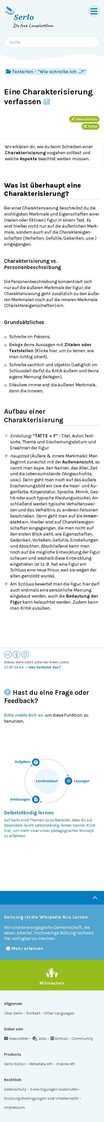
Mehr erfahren (27, 948)
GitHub (61, 1038)
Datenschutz (15, 1089)
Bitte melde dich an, (24, 715)
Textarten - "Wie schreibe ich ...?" (48, 71)
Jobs (42, 1038)
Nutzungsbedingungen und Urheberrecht (41, 1098)
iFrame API (65, 1063)
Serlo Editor (14, 1063)
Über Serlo (13, 1013)
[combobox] (52, 42)
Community (82, 1038)
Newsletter (19, 1038)
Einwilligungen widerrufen (54, 1089)
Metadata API (41, 1063)
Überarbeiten (86, 119)
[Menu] (94, 11)
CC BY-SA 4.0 (14, 667)
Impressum (14, 1107)
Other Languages (59, 1013)
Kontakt (33, 1013)
